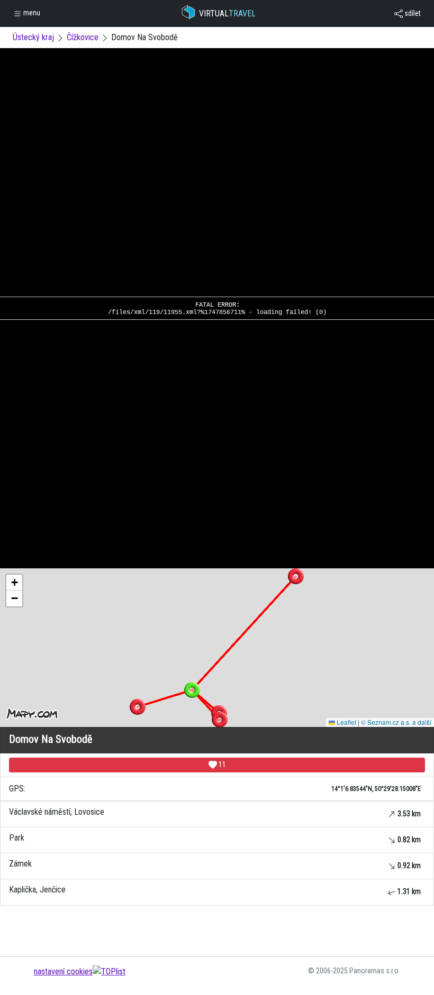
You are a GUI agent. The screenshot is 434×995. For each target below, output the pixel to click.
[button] (296, 576)
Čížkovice (82, 37)
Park (215, 838)
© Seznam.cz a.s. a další (396, 721)
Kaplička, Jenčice (215, 890)
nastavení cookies (63, 971)
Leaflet (345, 721)
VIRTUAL (227, 13)
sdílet (412, 13)
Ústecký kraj (33, 37)
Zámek (215, 864)
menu (31, 12)
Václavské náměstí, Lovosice (215, 812)
